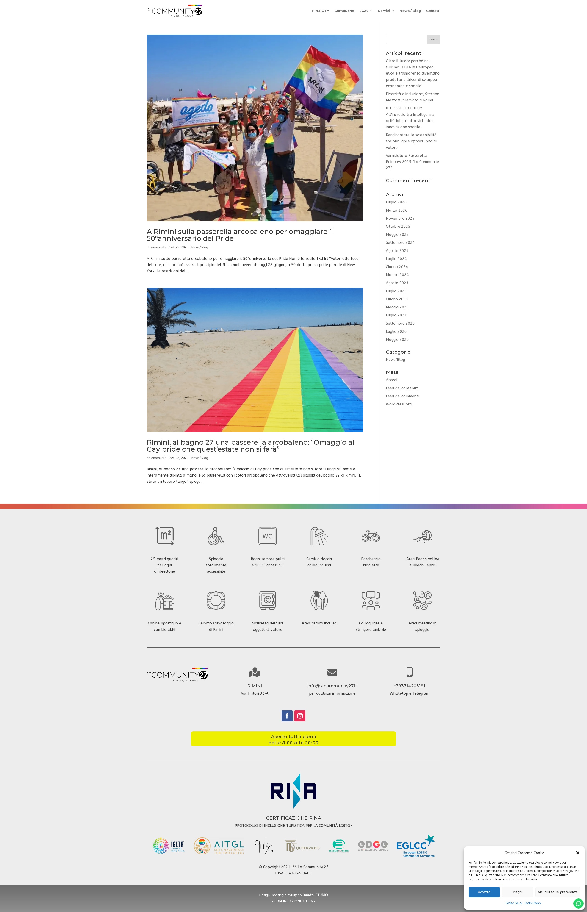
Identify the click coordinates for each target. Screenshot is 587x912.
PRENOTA (320, 11)
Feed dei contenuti (402, 388)
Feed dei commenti (402, 396)
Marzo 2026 (396, 210)
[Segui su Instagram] (299, 715)
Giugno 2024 (397, 267)
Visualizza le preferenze (558, 892)
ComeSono (344, 11)
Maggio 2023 (397, 307)
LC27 (363, 11)
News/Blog (199, 247)
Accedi (391, 380)
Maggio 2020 (397, 339)
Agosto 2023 (397, 283)
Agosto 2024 (397, 251)
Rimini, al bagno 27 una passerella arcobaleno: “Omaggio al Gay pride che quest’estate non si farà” (250, 445)
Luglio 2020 (396, 331)
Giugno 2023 (397, 299)
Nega (517, 892)
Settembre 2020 (400, 323)
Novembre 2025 (400, 218)
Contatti (433, 11)
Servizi (384, 11)
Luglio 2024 (396, 259)
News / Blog (410, 11)
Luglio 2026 (396, 202)
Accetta (484, 892)
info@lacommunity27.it (332, 685)
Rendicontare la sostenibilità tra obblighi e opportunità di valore (411, 141)
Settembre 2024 (400, 242)
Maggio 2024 (397, 275)
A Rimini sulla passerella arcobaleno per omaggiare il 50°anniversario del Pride (240, 235)
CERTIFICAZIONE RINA (293, 818)
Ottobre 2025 (398, 226)
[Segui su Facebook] (287, 715)
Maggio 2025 (397, 234)
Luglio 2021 (396, 315)
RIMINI (254, 685)
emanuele (158, 247)
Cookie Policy (514, 903)
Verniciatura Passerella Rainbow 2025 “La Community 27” (412, 161)
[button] (578, 853)
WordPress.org (399, 404)
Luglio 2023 (396, 291)
